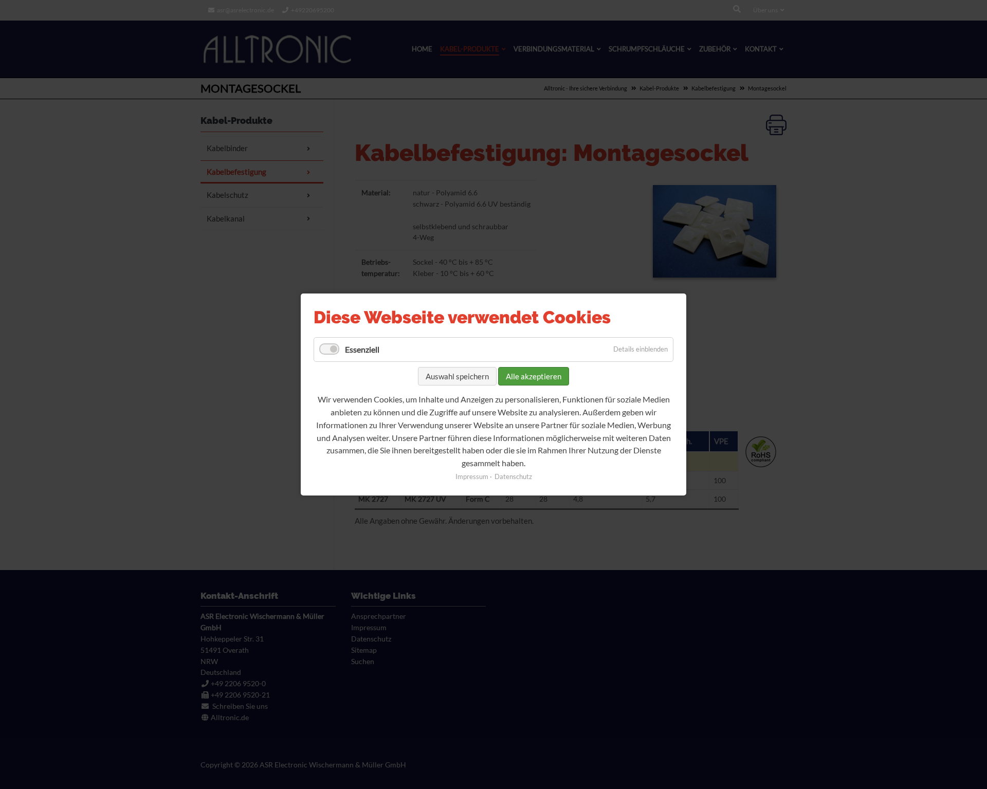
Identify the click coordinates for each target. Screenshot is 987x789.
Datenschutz (513, 476)
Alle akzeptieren (533, 376)
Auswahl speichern (457, 376)
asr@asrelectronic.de (245, 10)
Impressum (471, 476)
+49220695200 (312, 10)
